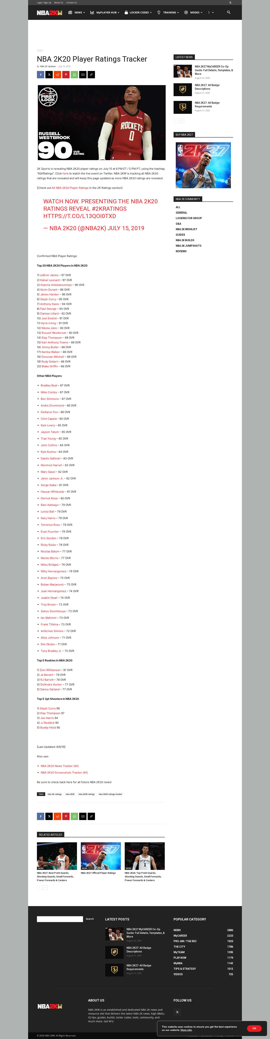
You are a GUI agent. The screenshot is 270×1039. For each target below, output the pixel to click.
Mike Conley (49, 392)
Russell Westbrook (53, 333)
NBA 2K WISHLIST (186, 229)
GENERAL (181, 212)
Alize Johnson (50, 637)
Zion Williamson (50, 670)
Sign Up (47, 2)
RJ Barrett (46, 679)
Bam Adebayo (50, 505)
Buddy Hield (48, 727)
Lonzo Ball (47, 511)
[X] (230, 2)
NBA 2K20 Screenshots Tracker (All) (64, 772)
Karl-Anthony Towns (55, 342)
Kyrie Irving (48, 323)
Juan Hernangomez (53, 591)
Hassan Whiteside (52, 491)
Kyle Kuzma (48, 452)
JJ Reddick (47, 722)
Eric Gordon (48, 538)
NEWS (78, 12)
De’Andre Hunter (51, 684)
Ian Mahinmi (48, 618)
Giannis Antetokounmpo (56, 285)
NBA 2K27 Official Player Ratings (98, 873)
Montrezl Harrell (51, 465)
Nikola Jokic (49, 328)
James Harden (49, 294)
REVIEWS (181, 251)
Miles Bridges (50, 564)
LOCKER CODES (139, 12)
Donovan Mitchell (53, 356)
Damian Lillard (49, 313)
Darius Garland (50, 689)
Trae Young (48, 438)
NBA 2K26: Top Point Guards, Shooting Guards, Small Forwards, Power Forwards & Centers (143, 877)
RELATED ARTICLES (50, 834)
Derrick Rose (49, 498)
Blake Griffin (50, 366)
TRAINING (169, 12)
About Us (58, 2)
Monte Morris (49, 558)
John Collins (49, 445)
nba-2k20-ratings (86, 794)
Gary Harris (48, 518)
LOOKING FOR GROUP (189, 218)
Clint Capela (49, 418)
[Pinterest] (66, 74)
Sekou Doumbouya (53, 611)
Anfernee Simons (52, 631)
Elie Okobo (48, 644)
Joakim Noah (49, 597)
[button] (228, 13)
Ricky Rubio (48, 545)
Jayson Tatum (50, 432)
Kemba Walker (50, 352)
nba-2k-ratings (55, 794)
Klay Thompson (52, 337)
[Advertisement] (135, 34)
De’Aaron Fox (49, 412)
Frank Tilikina (49, 624)
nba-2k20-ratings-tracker (110, 794)
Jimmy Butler (50, 347)
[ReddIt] (57, 74)
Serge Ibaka (48, 485)
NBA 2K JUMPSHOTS (188, 245)
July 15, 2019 (126, 228)
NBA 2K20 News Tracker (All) (60, 766)
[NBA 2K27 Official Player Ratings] (101, 856)
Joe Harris (47, 718)
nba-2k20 (70, 794)
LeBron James (49, 275)
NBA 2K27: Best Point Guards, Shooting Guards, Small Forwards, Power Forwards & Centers (55, 877)
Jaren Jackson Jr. (52, 478)
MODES (194, 12)
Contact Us (71, 2)
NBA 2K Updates (48, 66)
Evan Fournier (50, 531)
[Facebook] (40, 74)
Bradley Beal (49, 385)
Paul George (48, 308)
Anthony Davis (49, 304)
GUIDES (180, 234)
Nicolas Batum (50, 551)
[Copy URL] (91, 74)
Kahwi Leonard (50, 280)
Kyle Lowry (48, 425)
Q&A (178, 223)
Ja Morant (46, 674)
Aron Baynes (49, 578)
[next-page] (45, 887)
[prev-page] (39, 887)
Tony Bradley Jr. (51, 651)
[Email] (83, 74)
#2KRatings (109, 208)
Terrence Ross (50, 524)
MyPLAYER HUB (106, 12)
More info (186, 1030)
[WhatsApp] (74, 74)
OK (254, 1028)
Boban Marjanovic (52, 584)
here (65, 173)
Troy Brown (48, 604)
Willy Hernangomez (53, 571)
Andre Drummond (52, 405)
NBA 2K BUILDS (185, 240)
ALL (178, 207)
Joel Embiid (49, 318)
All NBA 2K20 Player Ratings (70, 188)
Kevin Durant (48, 289)
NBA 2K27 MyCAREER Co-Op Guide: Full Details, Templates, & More (214, 70)
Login (39, 2)
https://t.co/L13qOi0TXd (79, 216)
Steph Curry (48, 299)
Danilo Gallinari (50, 458)
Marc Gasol (48, 472)
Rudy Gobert (50, 361)
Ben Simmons (50, 399)
